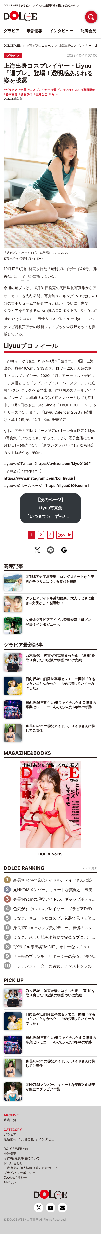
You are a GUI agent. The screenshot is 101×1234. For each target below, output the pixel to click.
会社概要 (10, 1154)
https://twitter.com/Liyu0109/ (63, 463)
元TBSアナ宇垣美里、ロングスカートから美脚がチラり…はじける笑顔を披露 (60, 578)
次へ (62, 534)
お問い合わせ (13, 1163)
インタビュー (48, 1139)
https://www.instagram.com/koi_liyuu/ (38, 478)
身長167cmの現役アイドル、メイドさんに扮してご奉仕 (60, 728)
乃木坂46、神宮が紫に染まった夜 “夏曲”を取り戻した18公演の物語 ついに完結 (60, 657)
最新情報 (10, 1139)
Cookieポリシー (15, 1177)
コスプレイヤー (40, 90)
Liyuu (54, 94)
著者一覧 (10, 1120)
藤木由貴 (11, 94)
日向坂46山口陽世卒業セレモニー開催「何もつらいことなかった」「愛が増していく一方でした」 (60, 683)
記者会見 (27, 1139)
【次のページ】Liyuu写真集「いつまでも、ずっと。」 (50, 508)
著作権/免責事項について (22, 1158)
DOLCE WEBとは (16, 1149)
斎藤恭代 (26, 94)
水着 (23, 90)
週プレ (57, 90)
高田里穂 (89, 90)
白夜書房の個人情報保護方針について (31, 1168)
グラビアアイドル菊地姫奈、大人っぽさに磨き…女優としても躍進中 (60, 600)
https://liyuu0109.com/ (66, 485)
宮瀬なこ (41, 94)
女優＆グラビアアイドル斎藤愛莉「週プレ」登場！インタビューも (60, 621)
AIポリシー (11, 1182)
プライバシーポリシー (20, 1173)
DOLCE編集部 (13, 98)
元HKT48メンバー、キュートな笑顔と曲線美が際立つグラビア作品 (60, 1086)
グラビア (13, 56)
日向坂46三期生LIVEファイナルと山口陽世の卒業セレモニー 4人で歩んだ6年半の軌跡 (61, 704)
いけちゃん (72, 90)
